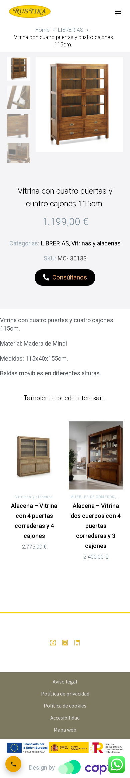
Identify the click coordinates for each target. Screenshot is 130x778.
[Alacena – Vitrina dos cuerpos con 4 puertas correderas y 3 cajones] (96, 455)
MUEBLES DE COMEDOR (92, 497)
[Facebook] (53, 642)
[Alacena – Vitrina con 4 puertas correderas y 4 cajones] (34, 455)
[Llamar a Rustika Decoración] (13, 764)
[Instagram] (65, 642)
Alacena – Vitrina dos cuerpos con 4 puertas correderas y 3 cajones (96, 525)
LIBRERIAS (70, 30)
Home (42, 30)
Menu (118, 12)
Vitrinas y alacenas (96, 243)
